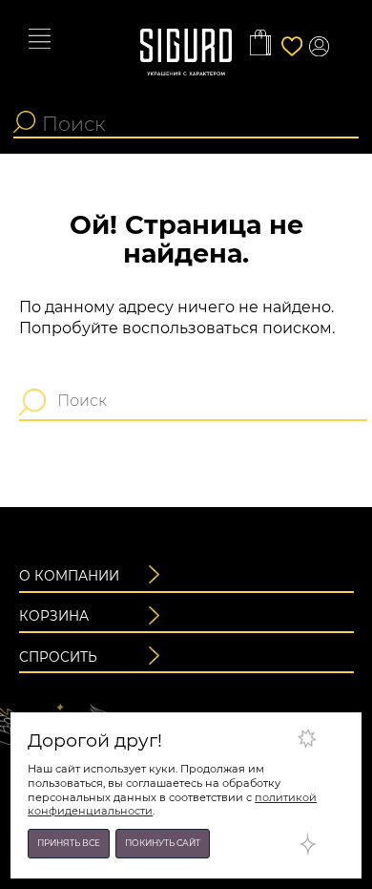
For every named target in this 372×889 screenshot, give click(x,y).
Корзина (54, 616)
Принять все (68, 842)
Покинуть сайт (162, 842)
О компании (69, 575)
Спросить (58, 657)
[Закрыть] (323, 750)
